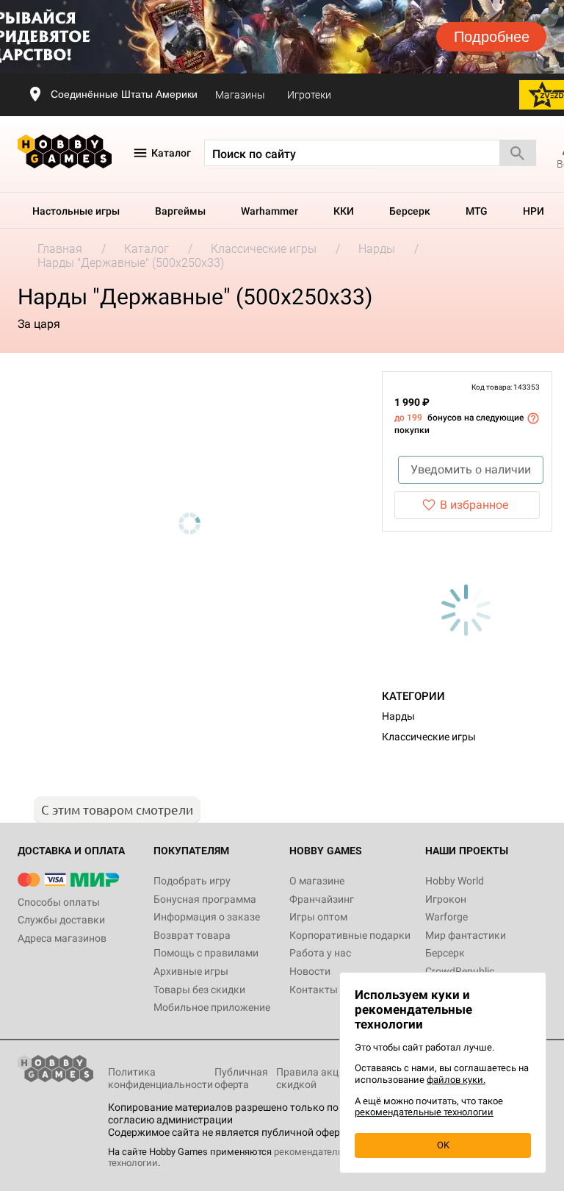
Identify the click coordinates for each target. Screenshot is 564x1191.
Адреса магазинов (62, 938)
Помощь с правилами (205, 953)
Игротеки (309, 95)
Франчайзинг (321, 899)
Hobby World (454, 881)
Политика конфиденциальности (160, 1078)
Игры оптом (318, 917)
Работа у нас (320, 953)
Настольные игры (76, 211)
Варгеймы (180, 211)
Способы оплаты (59, 902)
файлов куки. (456, 1079)
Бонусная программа (204, 899)
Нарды (398, 716)
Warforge (446, 917)
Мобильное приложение (211, 1007)
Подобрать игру (192, 881)
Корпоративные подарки (350, 935)
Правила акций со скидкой (320, 1078)
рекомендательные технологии (424, 1111)
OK (443, 1145)
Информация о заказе (206, 917)
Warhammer (269, 211)
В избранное (474, 505)
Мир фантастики (465, 935)
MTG (477, 211)
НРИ (533, 211)
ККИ (343, 211)
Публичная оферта (241, 1078)
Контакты (313, 989)
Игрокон (445, 899)
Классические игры (429, 737)
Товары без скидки (199, 989)
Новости (309, 971)
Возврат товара (192, 935)
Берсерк (409, 211)
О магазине (316, 881)
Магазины (240, 95)
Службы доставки (61, 920)
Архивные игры (190, 971)
